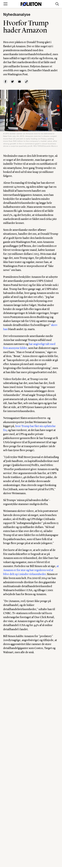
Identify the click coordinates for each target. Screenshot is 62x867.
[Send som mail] (19, 81)
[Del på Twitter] (12, 81)
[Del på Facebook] (5, 81)
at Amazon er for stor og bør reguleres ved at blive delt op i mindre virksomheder (31, 570)
